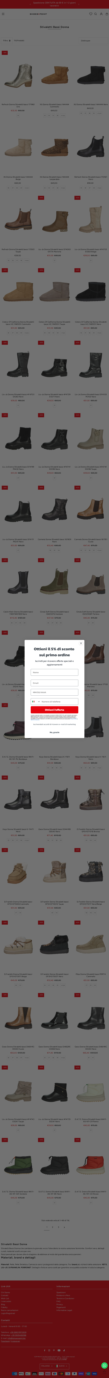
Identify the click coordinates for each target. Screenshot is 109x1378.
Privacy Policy (73, 718)
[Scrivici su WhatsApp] (104, 1365)
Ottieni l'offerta (54, 710)
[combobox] (35, 701)
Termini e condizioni (35, 719)
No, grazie (54, 732)
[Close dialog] (81, 643)
